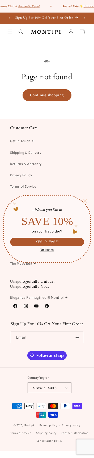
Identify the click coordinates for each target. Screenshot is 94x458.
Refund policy (48, 425)
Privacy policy (71, 425)
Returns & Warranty (26, 164)
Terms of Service (23, 186)
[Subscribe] (77, 337)
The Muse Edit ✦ (23, 263)
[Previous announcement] (9, 18)
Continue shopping (47, 95)
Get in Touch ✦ (22, 141)
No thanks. (47, 250)
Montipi (29, 425)
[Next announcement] (84, 18)
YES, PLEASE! (47, 242)
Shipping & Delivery (25, 152)
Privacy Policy (21, 175)
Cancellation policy (49, 440)
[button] (10, 31)
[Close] (85, 201)
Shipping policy (46, 433)
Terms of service (20, 433)
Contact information (74, 433)
